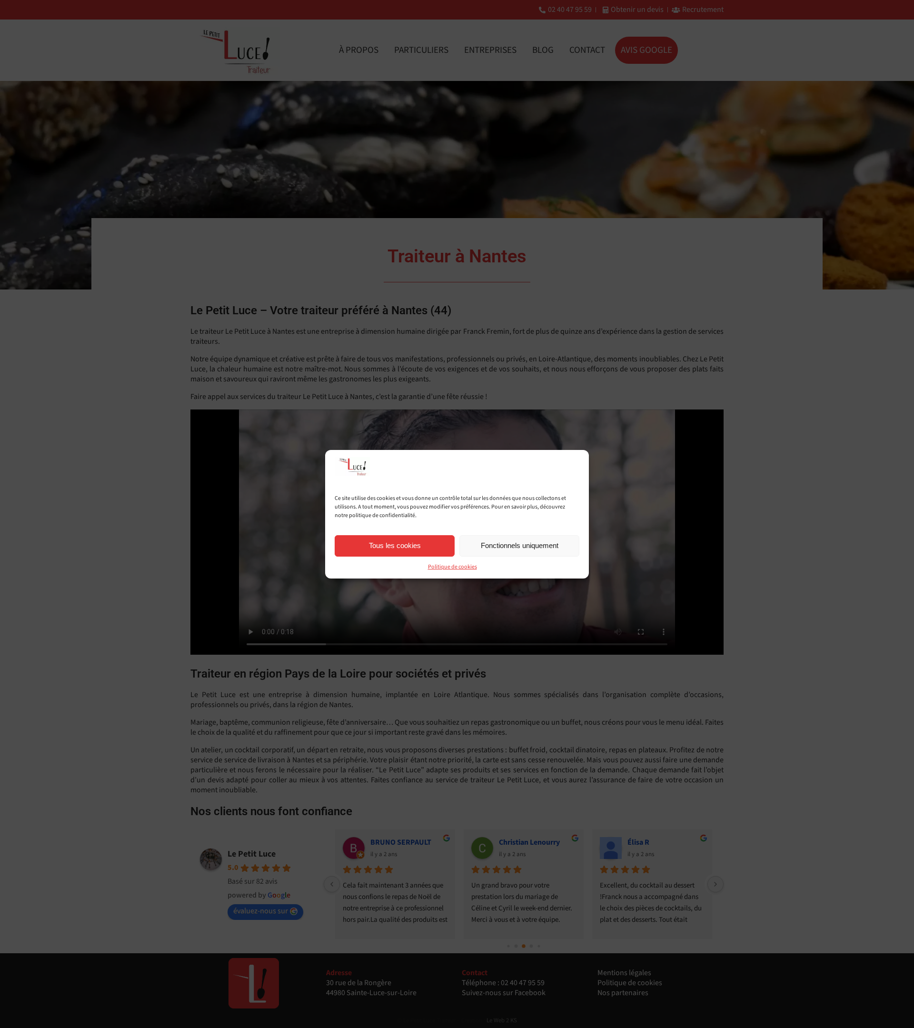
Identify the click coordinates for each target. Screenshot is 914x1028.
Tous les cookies (395, 545)
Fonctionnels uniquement (519, 545)
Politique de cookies (452, 566)
